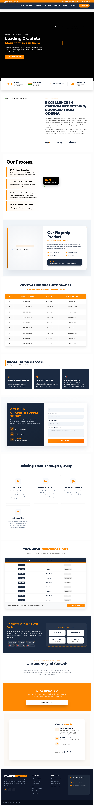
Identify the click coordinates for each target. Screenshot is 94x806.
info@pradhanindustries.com (70, 1)
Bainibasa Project (55, 783)
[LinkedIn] (64, 752)
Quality (64, 5)
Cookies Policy (35, 783)
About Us (29, 5)
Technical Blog (37, 778)
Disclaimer (34, 786)
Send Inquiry (65, 440)
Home (22, 5)
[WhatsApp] (70, 752)
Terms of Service (36, 781)
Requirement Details (54, 427)
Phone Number (52, 420)
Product (38, 5)
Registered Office (56, 786)
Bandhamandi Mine (56, 778)
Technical (48, 5)
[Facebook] (67, 752)
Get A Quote (84, 5)
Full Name (51, 406)
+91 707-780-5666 (85, 1)
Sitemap (89, 802)
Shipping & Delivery (37, 788)
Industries (57, 5)
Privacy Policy (35, 791)
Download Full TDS (76, 605)
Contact (73, 5)
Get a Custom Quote (14, 56)
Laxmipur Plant (55, 781)
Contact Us (35, 793)
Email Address (52, 413)
